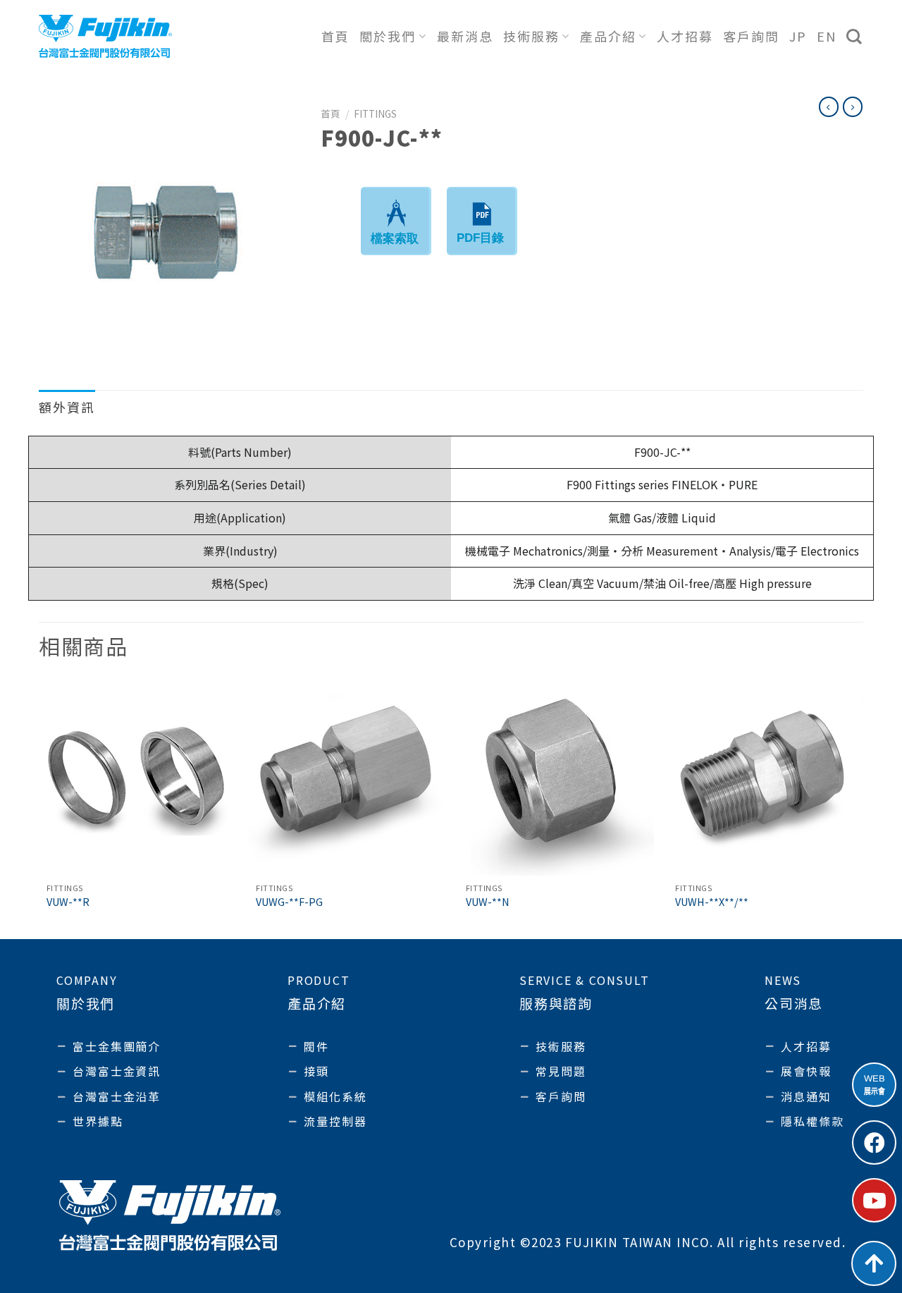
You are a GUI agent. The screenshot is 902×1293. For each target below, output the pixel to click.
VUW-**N (487, 902)
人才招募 (685, 36)
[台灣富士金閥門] (105, 36)
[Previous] (39, 808)
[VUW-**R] (137, 778)
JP (798, 36)
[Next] (862, 808)
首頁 (335, 36)
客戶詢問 (751, 36)
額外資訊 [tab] (67, 407)
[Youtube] (874, 1200)
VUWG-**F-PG (289, 902)
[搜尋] (854, 36)
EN (826, 36)
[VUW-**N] (556, 778)
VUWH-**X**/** (711, 902)
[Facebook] (874, 1142)
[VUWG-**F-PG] (346, 778)
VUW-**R (68, 902)
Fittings (375, 113)
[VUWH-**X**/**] (765, 778)
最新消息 (465, 36)
